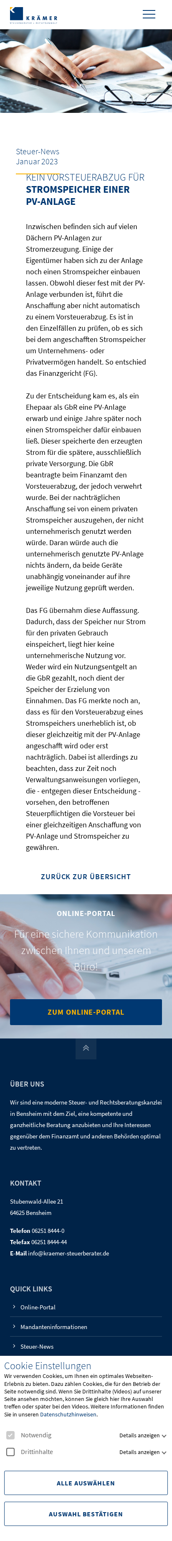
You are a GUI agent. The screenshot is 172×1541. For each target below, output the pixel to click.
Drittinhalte (37, 1452)
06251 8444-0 (48, 1231)
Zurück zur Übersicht (86, 877)
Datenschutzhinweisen (68, 1414)
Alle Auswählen (86, 1483)
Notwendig (36, 1435)
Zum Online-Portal (86, 1012)
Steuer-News (36, 1346)
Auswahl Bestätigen (86, 1514)
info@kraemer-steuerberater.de (68, 1253)
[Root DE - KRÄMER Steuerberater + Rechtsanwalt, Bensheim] (33, 14)
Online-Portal (38, 1307)
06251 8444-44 (49, 1242)
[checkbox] (10, 1435)
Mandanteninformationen (53, 1327)
